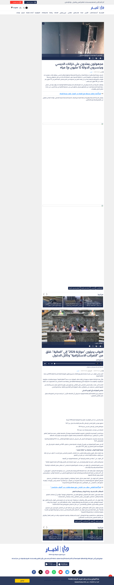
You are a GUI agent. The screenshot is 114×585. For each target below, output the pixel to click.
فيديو (23, 12)
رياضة (51, 12)
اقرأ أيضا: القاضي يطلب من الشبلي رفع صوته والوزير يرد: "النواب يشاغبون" (76, 487)
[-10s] (97, 363)
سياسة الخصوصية (79, 582)
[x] (40, 572)
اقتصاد (56, 12)
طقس (70, 12)
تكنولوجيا (37, 12)
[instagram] (47, 572)
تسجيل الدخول (30, 2)
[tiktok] (74, 572)
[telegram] (67, 572)
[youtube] (61, 572)
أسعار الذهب (93, 12)
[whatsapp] (54, 572)
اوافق (22, 581)
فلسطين (76, 12)
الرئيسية (101, 12)
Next (44, 294)
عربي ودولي (63, 12)
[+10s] (101, 363)
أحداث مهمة (29, 12)
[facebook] (34, 572)
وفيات (18, 12)
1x (48, 363)
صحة (81, 12)
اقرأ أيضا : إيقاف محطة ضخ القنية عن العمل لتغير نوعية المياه (80, 94)
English (15, 7)
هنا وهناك (45, 12)
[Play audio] (45, 363)
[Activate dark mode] (25, 7)
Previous (47, 294)
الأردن (86, 12)
